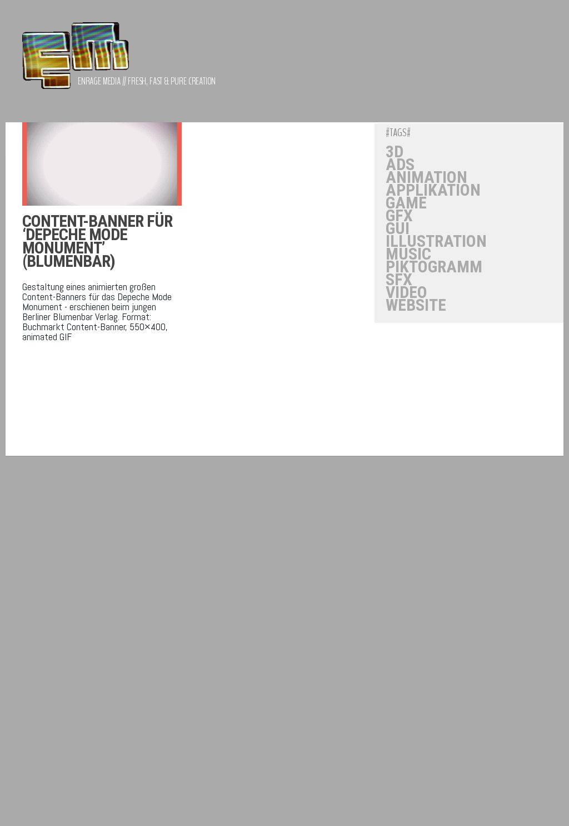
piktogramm (434, 266)
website (416, 305)
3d (394, 151)
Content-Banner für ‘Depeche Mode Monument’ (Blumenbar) (97, 241)
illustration (436, 241)
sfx (399, 279)
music (408, 254)
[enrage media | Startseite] (75, 61)
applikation (433, 190)
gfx (399, 215)
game (406, 203)
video (406, 292)
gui (398, 228)
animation (426, 177)
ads (400, 164)
